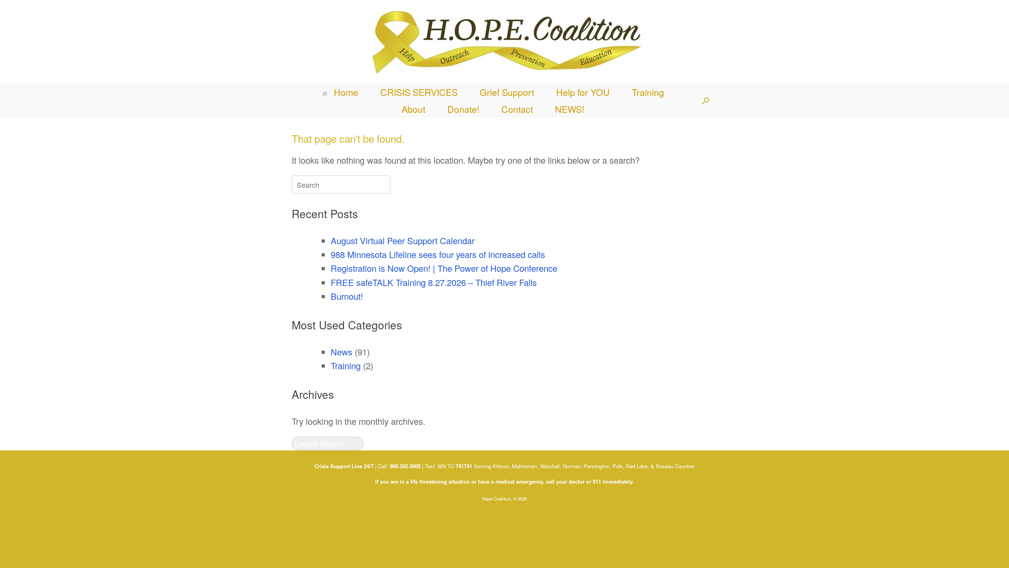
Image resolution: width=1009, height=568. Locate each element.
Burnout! (347, 296)
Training (648, 92)
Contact (517, 109)
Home (346, 92)
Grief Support (507, 92)
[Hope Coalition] (504, 42)
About (413, 109)
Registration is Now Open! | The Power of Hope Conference (444, 268)
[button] (705, 101)
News (341, 352)
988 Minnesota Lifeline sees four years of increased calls (438, 254)
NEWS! (569, 109)
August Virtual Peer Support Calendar (403, 240)
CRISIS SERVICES (419, 92)
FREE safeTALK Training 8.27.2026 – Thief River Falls (434, 282)
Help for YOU (583, 92)
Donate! (463, 109)
